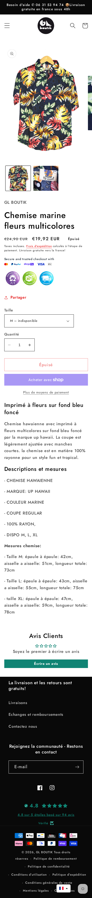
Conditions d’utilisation (29, 874)
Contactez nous (23, 726)
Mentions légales (36, 890)
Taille (8, 310)
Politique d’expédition (69, 874)
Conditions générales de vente (48, 883)
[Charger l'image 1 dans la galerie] (18, 178)
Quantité (11, 334)
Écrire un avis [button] (46, 663)
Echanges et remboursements (36, 714)
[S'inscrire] (77, 767)
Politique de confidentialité (49, 866)
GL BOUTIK (44, 852)
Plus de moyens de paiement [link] (46, 392)
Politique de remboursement (55, 858)
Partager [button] (18, 297)
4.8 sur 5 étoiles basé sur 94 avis (46, 814)
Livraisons (18, 703)
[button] (7, 26)
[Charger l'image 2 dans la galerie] (45, 178)
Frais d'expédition (39, 246)
